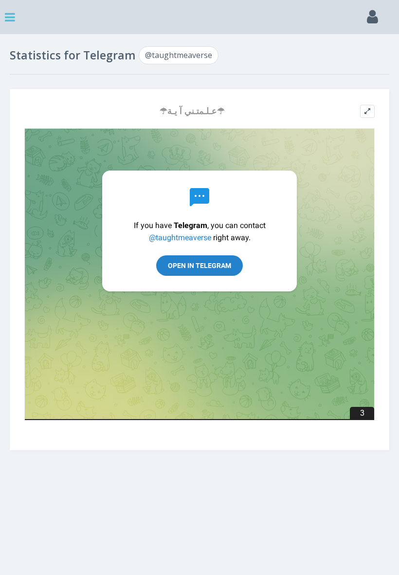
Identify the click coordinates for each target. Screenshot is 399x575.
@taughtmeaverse (178, 55)
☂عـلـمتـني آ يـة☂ (192, 110)
